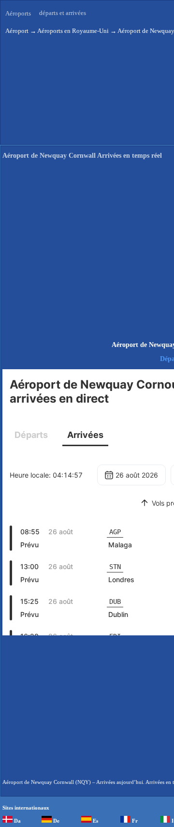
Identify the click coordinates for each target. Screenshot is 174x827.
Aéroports (18, 13)
